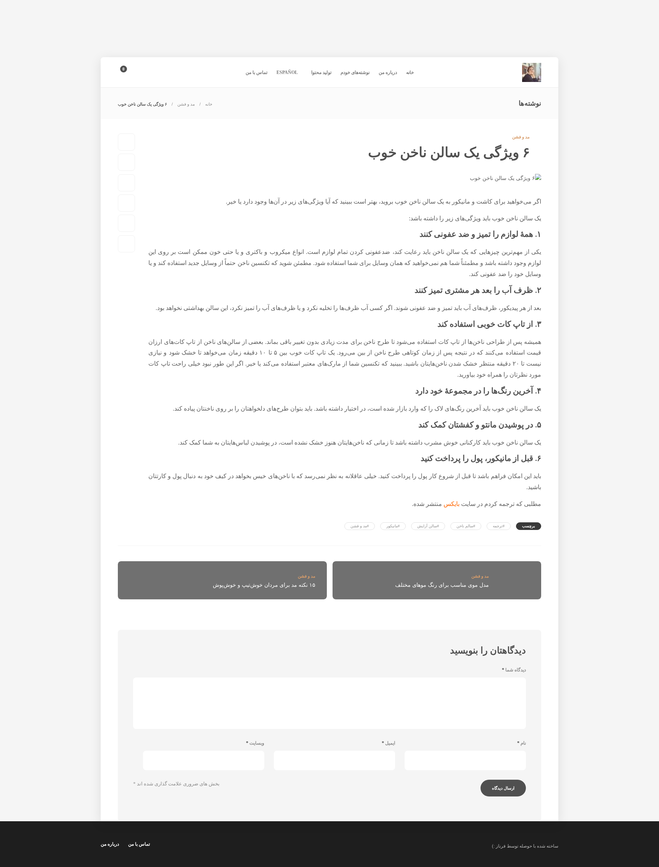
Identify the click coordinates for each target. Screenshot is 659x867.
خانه (410, 72)
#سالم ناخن (465, 526)
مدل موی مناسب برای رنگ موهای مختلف (442, 585)
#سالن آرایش (428, 526)
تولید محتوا (321, 72)
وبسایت (255, 743)
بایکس (452, 504)
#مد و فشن (359, 526)
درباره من (388, 72)
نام (521, 743)
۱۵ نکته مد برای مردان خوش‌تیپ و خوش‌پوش (264, 585)
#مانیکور (393, 526)
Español (287, 72)
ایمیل (388, 743)
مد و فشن (186, 104)
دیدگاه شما (514, 670)
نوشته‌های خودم (355, 72)
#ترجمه (499, 526)
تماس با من (256, 72)
